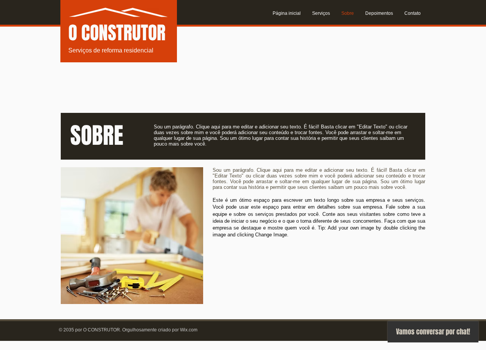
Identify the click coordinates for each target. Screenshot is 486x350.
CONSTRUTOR (123, 32)
